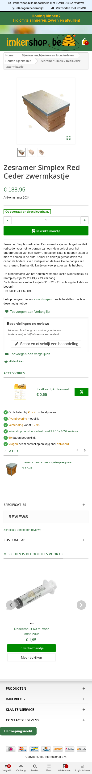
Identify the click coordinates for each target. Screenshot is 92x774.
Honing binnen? (46, 16)
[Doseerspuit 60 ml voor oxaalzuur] (31, 595)
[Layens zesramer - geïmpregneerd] (12, 469)
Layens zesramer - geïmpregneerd (48, 462)
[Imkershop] (43, 42)
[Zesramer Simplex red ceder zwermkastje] (68, 138)
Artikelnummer (13, 197)
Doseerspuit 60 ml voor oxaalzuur (31, 631)
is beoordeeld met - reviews (43, 431)
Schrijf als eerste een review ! (22, 530)
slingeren (37, 20)
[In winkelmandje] (81, 392)
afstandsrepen (43, 299)
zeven (53, 20)
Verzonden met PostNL (71, 8)
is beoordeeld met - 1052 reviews (48, 3)
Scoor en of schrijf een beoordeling (48, 344)
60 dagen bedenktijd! (30, 8)
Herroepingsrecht (18, 731)
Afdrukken (16, 361)
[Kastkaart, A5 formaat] (20, 392)
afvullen (72, 20)
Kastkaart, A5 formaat (53, 389)
